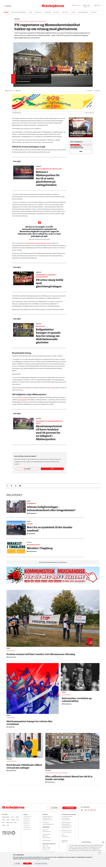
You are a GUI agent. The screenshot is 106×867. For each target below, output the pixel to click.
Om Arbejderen (83, 12)
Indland (17, 19)
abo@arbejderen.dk (46, 831)
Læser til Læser (9, 822)
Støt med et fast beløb (41, 863)
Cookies (63, 834)
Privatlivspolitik (64, 836)
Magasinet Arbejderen (18, 12)
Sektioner (8, 6)
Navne (15, 822)
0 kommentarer (9, 90)
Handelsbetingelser (46, 840)
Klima (73, 12)
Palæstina (38, 12)
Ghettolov (65, 12)
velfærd (56, 12)
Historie (3, 825)
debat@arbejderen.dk (26, 825)
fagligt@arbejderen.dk (26, 818)
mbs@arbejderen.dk (65, 819)
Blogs (18, 819)
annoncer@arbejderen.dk (27, 829)
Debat (29, 501)
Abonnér (18, 863)
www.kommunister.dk (66, 832)
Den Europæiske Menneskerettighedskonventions (36, 243)
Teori (8, 825)
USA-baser (47, 12)
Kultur (29, 542)
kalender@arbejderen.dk (26, 827)
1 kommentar (11, 727)
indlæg (53, 388)
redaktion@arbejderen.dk (27, 816)
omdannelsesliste (22, 400)
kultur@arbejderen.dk (26, 823)
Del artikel (97, 90)
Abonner (28, 468)
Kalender (13, 819)
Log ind (87, 6)
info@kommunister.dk (66, 830)
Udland (3, 819)
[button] (103, 842)
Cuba (30, 12)
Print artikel (89, 90)
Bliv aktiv (94, 12)
